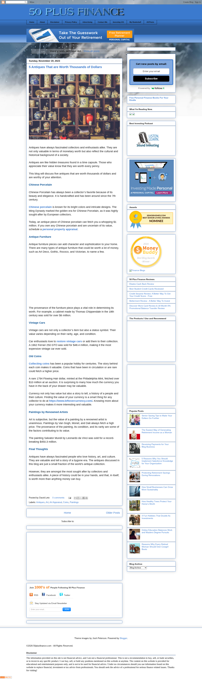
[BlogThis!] (78, 498)
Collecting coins (39, 363)
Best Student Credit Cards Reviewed (146, 289)
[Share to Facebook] (83, 498)
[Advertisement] (74, 281)
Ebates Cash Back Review (141, 284)
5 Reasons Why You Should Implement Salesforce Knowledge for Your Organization (157, 461)
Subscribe (151, 78)
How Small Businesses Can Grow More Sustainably (157, 488)
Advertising (87, 22)
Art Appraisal (56, 502)
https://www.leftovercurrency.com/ (70, 400)
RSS (36, 595)
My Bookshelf (135, 22)
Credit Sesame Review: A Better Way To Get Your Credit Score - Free (150, 294)
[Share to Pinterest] (86, 498)
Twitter (67, 595)
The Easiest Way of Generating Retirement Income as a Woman (157, 431)
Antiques (40, 502)
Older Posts (113, 512)
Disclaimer (54, 22)
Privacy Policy (71, 22)
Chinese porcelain (40, 207)
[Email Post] (69, 497)
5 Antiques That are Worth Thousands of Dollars (65, 67)
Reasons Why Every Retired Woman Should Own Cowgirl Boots (155, 546)
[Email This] (75, 498)
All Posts (150, 22)
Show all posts (91, 51)
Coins (66, 502)
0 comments (58, 497)
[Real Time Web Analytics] (6, 677)
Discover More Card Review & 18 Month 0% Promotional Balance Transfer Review (150, 307)
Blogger (123, 638)
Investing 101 (118, 22)
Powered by (144, 88)
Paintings (74, 502)
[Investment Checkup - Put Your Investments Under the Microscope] (80, 41)
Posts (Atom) (81, 521)
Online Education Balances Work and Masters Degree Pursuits (157, 531)
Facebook (51, 595)
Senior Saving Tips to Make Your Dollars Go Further (157, 416)
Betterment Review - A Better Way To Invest (149, 301)
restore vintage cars (69, 341)
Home (31, 22)
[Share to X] (80, 498)
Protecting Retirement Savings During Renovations (156, 474)
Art (47, 502)
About (42, 22)
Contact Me (102, 22)
